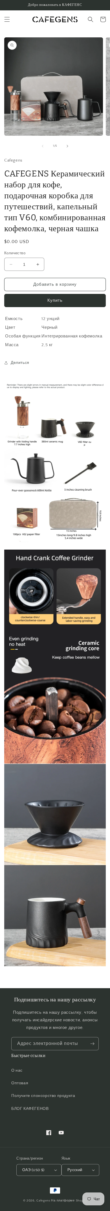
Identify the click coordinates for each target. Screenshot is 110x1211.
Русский (74, 1170)
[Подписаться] (92, 1043)
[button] (7, 19)
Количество (14, 253)
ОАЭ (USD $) (33, 1170)
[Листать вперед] (67, 146)
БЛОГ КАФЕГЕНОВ (30, 1108)
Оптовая (19, 1083)
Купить (55, 300)
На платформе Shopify (69, 1200)
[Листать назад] (42, 146)
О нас (17, 1070)
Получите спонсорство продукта (43, 1096)
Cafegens (43, 1200)
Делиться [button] (20, 362)
